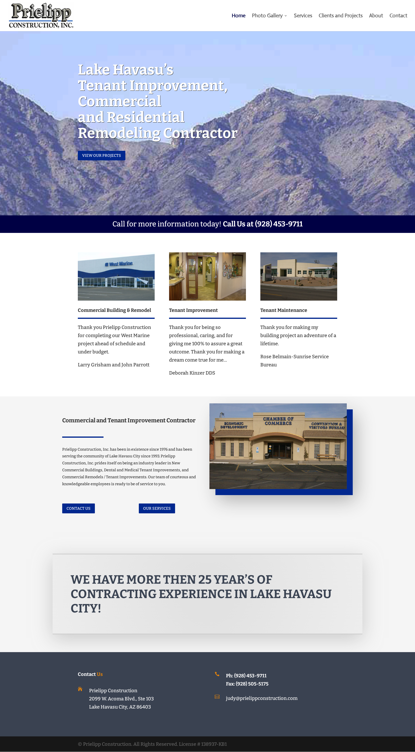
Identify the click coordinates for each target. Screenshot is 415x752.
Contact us (79, 508)
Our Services (157, 508)
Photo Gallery (267, 16)
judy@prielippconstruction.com (262, 698)
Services (303, 16)
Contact (398, 16)
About (376, 16)
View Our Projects (101, 155)
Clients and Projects (341, 16)
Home (238, 16)
